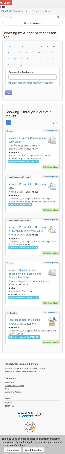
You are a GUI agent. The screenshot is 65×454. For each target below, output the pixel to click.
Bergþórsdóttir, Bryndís (19, 201)
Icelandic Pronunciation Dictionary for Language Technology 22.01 (27, 228)
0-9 (9, 46)
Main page (9, 382)
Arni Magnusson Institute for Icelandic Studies (25, 368)
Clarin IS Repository (51, 130)
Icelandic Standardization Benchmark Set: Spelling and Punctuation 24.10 (24, 273)
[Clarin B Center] (30, 415)
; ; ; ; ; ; (31, 293)
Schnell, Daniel (15, 333)
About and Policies (13, 392)
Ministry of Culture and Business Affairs (22, 371)
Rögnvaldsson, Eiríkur (45, 201)
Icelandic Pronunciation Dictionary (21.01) (27, 185)
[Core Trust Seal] (30, 427)
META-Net (9, 406)
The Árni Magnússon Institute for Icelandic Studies (24, 147)
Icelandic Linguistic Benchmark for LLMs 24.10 (27, 139)
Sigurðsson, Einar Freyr (30, 158)
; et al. (21, 293)
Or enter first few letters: (21, 72)
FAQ (7, 389)
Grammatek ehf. (17, 323)
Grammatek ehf (16, 191)
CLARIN (8, 403)
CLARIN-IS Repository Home (15, 11)
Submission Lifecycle (14, 386)
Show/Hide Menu (33, 23)
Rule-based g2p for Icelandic (24, 319)
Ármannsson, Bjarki (17, 155)
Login (6, 2)
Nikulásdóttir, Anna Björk (20, 198)
